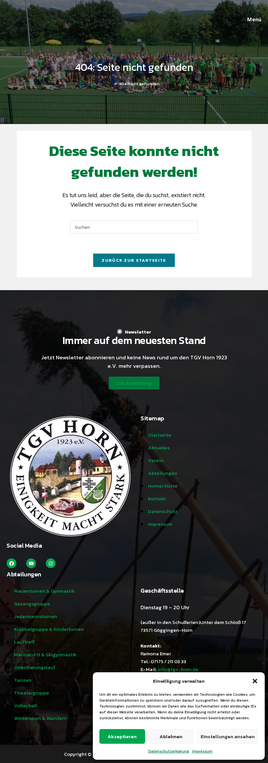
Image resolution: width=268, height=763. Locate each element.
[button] (255, 681)
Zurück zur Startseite (134, 260)
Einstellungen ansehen (228, 736)
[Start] (110, 84)
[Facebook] (11, 563)
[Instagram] (51, 563)
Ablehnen (170, 736)
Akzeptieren (122, 736)
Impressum (202, 751)
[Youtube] (31, 563)
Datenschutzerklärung (168, 751)
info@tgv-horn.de (178, 669)
